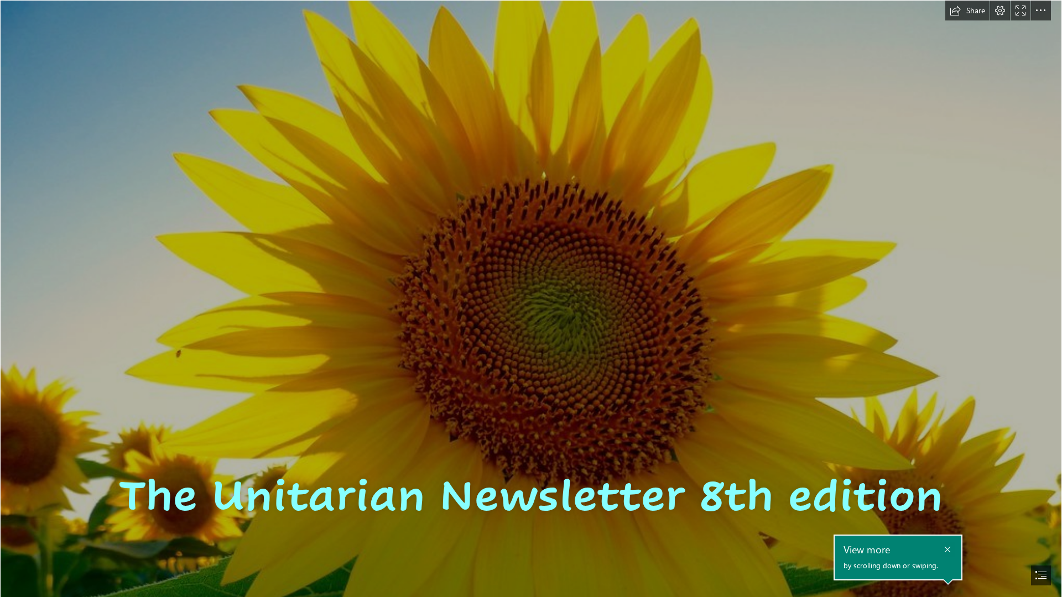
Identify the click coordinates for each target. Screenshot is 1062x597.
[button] (967, 10)
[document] (531, 298)
